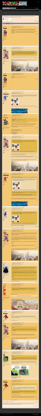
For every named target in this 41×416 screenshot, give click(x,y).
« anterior (35, 402)
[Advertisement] (20, 13)
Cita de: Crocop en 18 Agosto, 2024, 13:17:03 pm (16, 50)
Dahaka (5, 283)
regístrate (16, 7)
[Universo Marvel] (4, 246)
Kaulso (5, 351)
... (5, 401)
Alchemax (5, 311)
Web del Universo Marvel (6, 403)
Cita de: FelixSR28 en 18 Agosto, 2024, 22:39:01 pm (17, 177)
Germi (5, 207)
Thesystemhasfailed (29, 403)
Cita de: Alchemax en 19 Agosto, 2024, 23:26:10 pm (17, 384)
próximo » (37, 402)
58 (6, 401)
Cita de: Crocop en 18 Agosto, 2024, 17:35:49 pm (16, 117)
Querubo (33, 403)
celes (5, 229)
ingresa (13, 7)
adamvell (5, 114)
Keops (5, 262)
